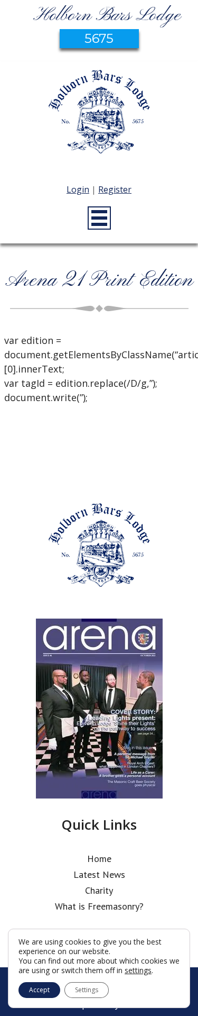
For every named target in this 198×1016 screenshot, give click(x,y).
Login (78, 189)
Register (114, 189)
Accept (39, 989)
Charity (99, 890)
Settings (86, 989)
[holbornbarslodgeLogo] (99, 117)
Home (99, 858)
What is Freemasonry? (99, 906)
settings (138, 970)
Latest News (99, 874)
